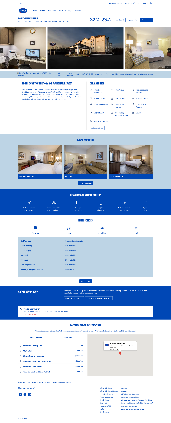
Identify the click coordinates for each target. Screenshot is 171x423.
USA (28, 383)
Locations (21, 383)
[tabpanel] (85, 257)
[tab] (35, 231)
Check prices (147, 20)
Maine (34, 383)
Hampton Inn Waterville (62, 383)
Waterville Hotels (45, 383)
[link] (87, 74)
